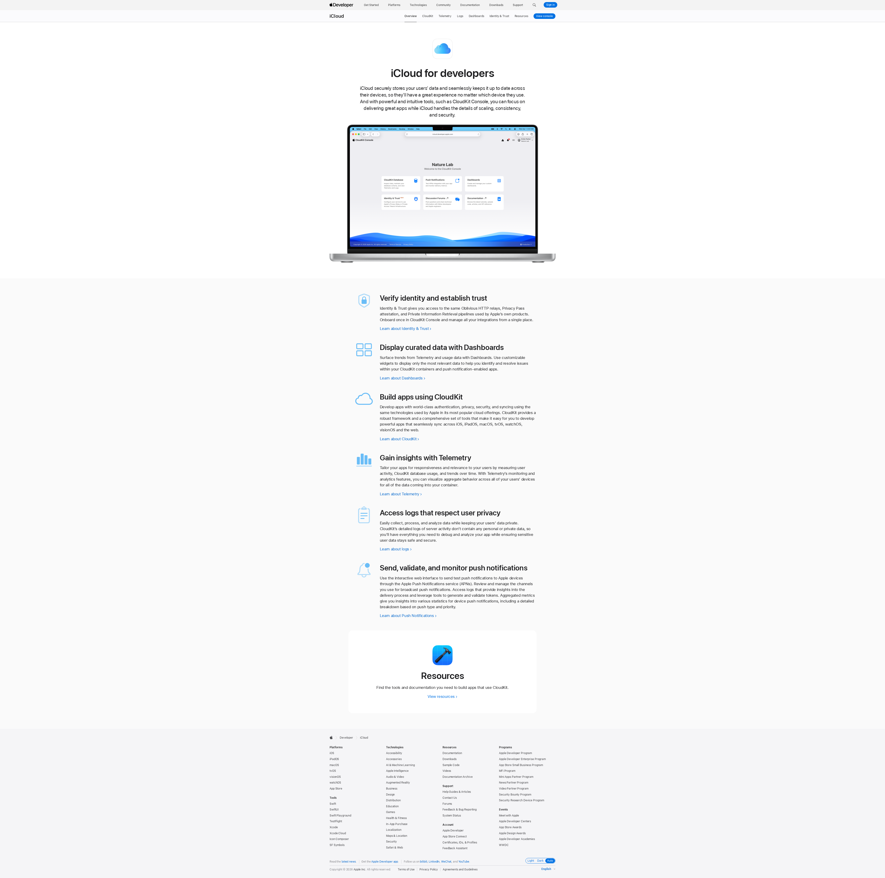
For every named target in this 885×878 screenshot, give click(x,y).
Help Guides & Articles (456, 791)
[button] (534, 5)
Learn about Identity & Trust (404, 328)
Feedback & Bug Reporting (459, 809)
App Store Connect (454, 836)
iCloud (337, 16)
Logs (460, 16)
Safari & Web (394, 847)
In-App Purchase (396, 824)
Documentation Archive (457, 776)
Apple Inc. (360, 869)
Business (391, 788)
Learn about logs (394, 549)
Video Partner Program (513, 788)
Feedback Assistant (454, 848)
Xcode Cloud (338, 833)
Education (392, 806)
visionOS (335, 776)
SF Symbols (337, 845)
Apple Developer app (384, 861)
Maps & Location (396, 835)
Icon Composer (339, 839)
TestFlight (336, 821)
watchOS (335, 782)
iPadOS (334, 759)
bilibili (423, 861)
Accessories (394, 759)
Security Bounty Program (515, 794)
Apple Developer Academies (517, 839)
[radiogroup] (540, 860)
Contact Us (449, 797)
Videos (446, 770)
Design (390, 794)
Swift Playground (340, 815)
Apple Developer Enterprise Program (522, 759)
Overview (410, 16)
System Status (451, 815)
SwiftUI (334, 809)
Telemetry (445, 16)
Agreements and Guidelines (460, 869)
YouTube (463, 861)
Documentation (452, 753)
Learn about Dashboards (401, 378)
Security (391, 841)
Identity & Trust (499, 16)
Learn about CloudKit (398, 439)
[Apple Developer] (342, 5)
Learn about (407, 615)
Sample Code (451, 765)
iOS (332, 753)
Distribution (393, 800)
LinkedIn (434, 861)
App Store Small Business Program (521, 765)
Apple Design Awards (512, 833)
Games (390, 812)
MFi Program (507, 770)
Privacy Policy (428, 869)
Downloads (449, 759)
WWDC (504, 845)
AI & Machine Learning (400, 765)
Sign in (550, 4)
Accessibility (394, 753)
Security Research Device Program (521, 800)
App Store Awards (510, 827)
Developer (346, 737)
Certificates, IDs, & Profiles (459, 842)
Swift (333, 803)
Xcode (334, 827)
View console (545, 16)
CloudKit (427, 16)
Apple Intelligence (397, 770)
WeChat (446, 861)
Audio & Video (395, 776)
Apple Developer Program (515, 753)
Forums (447, 803)
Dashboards (476, 16)
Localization (393, 829)
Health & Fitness (396, 818)
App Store (336, 788)
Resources (521, 16)
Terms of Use (406, 869)
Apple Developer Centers (515, 821)
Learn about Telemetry (399, 494)
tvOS (333, 770)
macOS (334, 765)
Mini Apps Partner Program (516, 776)
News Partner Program (513, 782)
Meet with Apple (509, 815)
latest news (349, 861)
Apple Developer (453, 830)
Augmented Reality (398, 782)
